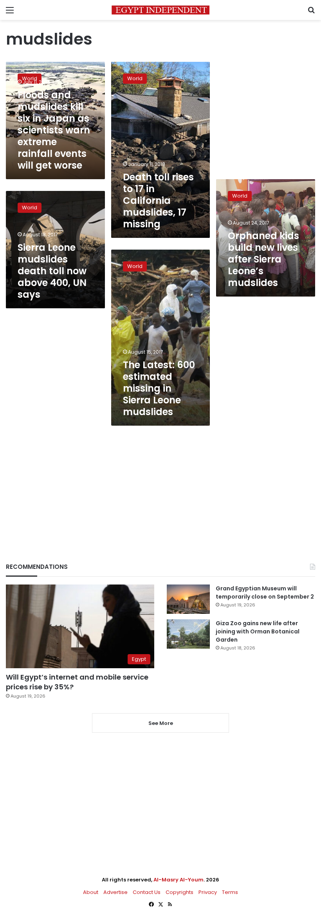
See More (160, 723)
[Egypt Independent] (160, 9)
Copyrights (179, 892)
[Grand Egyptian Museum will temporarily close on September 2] (188, 599)
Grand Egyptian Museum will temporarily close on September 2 (265, 592)
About (90, 892)
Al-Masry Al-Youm (178, 879)
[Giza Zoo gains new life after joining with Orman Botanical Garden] (188, 634)
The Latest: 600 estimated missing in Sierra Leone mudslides (159, 388)
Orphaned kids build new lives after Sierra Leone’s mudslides (263, 259)
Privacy (207, 892)
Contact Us (146, 892)
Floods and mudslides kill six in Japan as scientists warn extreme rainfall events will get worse (54, 130)
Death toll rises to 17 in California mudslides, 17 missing (158, 200)
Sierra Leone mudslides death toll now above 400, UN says (52, 271)
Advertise (115, 892)
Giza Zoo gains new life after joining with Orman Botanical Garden (257, 631)
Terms (230, 892)
